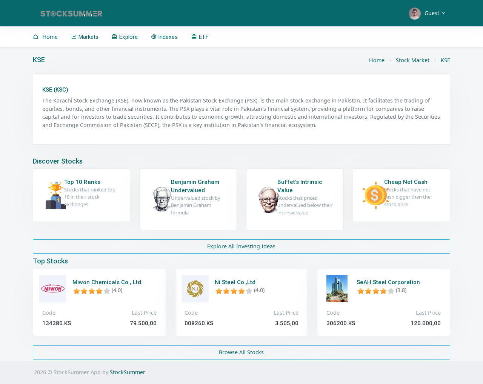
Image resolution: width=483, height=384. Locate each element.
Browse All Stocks (241, 352)
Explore (127, 37)
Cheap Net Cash (406, 182)
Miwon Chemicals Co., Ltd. (107, 282)
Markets (87, 37)
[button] (427, 13)
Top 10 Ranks (82, 182)
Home (49, 37)
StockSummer (127, 372)
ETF (203, 37)
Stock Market (412, 60)
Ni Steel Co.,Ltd (235, 282)
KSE (445, 60)
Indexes (167, 37)
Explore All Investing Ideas (241, 246)
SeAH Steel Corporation (388, 282)
